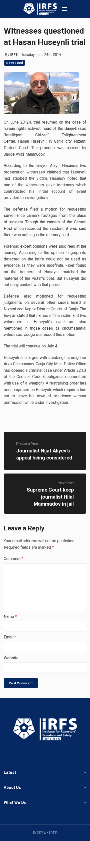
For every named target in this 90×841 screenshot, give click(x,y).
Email (10, 637)
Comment (13, 558)
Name (10, 616)
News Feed (14, 63)
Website (11, 658)
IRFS (14, 55)
